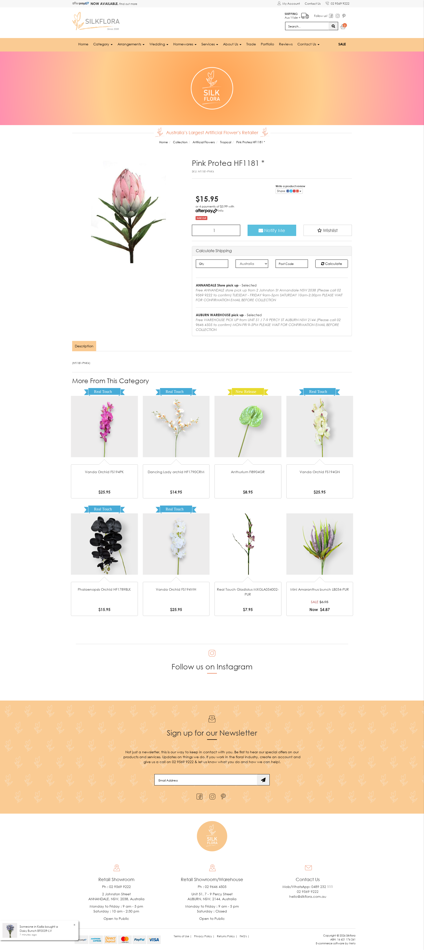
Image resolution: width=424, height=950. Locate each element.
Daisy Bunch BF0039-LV (36, 931)
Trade (251, 44)
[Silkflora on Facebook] (199, 795)
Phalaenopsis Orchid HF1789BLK (104, 589)
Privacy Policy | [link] (204, 936)
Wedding (157, 44)
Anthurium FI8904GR (248, 472)
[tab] (84, 346)
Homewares (183, 44)
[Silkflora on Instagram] (211, 795)
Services (208, 44)
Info (221, 210)
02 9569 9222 (340, 3)
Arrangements (130, 44)
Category (101, 44)
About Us (231, 44)
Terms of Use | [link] (183, 936)
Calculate (333, 263)
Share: (282, 191)
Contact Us (313, 3)
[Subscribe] (263, 779)
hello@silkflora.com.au (307, 896)
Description (84, 346)
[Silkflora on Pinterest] (224, 795)
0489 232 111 (322, 887)
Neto (352, 943)
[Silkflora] (96, 20)
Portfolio (267, 44)
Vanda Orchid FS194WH (176, 589)
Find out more (128, 3)
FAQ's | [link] (244, 936)
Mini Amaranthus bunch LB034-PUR (319, 589)
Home (83, 44)
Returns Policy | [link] (227, 936)
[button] (328, 230)
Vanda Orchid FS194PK (104, 472)
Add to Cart (104, 419)
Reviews (285, 44)
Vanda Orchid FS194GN (320, 472)
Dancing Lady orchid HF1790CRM (176, 472)
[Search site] (333, 26)
